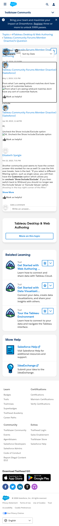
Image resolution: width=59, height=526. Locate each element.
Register (38, 23)
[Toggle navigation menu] (53, 12)
